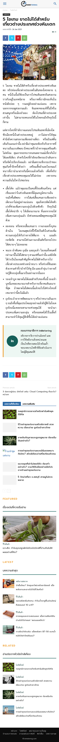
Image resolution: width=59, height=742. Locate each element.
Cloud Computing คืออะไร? (43, 391)
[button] (4, 3)
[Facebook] (5, 38)
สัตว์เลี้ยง (40, 734)
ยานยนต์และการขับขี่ (26, 734)
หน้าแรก (14, 731)
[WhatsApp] (24, 38)
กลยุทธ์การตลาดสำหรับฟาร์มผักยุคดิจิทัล (35, 412)
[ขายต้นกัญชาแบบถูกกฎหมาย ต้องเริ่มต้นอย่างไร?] (9, 440)
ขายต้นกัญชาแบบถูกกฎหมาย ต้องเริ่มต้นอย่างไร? (37, 439)
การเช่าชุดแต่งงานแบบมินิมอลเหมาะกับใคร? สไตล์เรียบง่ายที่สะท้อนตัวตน (37, 452)
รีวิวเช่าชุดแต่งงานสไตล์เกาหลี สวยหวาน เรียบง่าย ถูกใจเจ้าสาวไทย (36, 426)
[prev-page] (4, 491)
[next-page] (9, 491)
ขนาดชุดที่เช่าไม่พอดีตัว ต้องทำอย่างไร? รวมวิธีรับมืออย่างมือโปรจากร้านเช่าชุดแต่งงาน (35, 467)
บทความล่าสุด (51, 734)
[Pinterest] (18, 38)
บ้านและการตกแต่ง (10, 734)
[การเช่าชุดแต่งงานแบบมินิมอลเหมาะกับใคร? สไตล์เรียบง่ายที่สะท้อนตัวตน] (9, 453)
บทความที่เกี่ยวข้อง (11, 404)
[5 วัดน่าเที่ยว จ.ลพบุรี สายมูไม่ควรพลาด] (9, 480)
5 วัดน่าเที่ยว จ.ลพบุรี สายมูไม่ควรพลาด (35, 478)
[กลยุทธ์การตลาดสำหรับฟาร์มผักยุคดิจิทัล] (9, 414)
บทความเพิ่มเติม (29, 404)
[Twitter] (12, 38)
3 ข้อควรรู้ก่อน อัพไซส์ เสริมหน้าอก (16, 393)
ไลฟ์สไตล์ (13, 10)
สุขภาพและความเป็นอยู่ (37, 731)
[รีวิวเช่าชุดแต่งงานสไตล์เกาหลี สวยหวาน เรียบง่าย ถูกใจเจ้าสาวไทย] (9, 427)
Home (5, 10)
